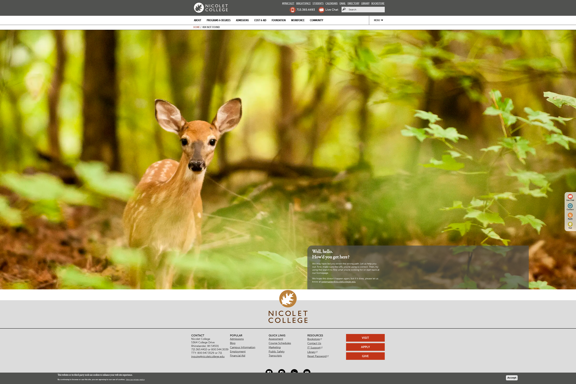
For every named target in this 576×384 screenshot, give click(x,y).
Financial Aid (237, 355)
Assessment (276, 339)
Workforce (297, 20)
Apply (570, 219)
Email (343, 3)
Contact (570, 209)
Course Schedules (280, 343)
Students (318, 3)
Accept (511, 377)
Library (365, 3)
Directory (353, 3)
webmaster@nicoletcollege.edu (338, 281)
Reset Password (317, 356)
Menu (377, 20)
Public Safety (277, 351)
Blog (232, 343)
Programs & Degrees (219, 20)
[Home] (211, 8)
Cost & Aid (260, 20)
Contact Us (314, 343)
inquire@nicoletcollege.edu (208, 356)
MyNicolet (288, 3)
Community (316, 20)
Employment (238, 351)
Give (365, 356)
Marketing (275, 347)
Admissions (242, 20)
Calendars (332, 3)
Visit (570, 228)
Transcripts (275, 355)
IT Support (313, 347)
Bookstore (377, 3)
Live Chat (331, 9)
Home (196, 27)
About (197, 20)
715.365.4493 (306, 9)
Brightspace (303, 3)
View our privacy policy (135, 379)
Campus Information (242, 347)
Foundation (279, 20)
